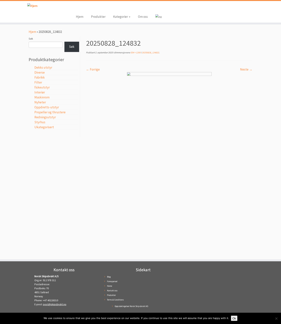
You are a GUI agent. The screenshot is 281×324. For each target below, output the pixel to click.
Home (109, 286)
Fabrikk (39, 77)
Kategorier (120, 17)
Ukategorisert (44, 127)
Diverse (39, 72)
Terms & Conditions (115, 299)
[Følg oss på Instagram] (84, 8)
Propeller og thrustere (50, 112)
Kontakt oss (112, 290)
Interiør (39, 92)
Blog (109, 276)
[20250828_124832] (169, 163)
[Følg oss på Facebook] (79, 8)
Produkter (98, 17)
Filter (38, 82)
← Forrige (93, 69)
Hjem (79, 17)
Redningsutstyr (45, 117)
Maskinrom (42, 97)
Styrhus (39, 122)
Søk (31, 38)
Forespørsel (112, 281)
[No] (276, 318)
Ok (234, 318)
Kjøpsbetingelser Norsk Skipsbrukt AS (131, 306)
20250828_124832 (150, 52)
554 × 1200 (135, 52)
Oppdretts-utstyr (46, 107)
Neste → (246, 69)
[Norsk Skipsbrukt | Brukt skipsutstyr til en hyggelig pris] (32, 5)
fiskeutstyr (42, 87)
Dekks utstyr (43, 67)
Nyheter (40, 102)
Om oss (143, 17)
